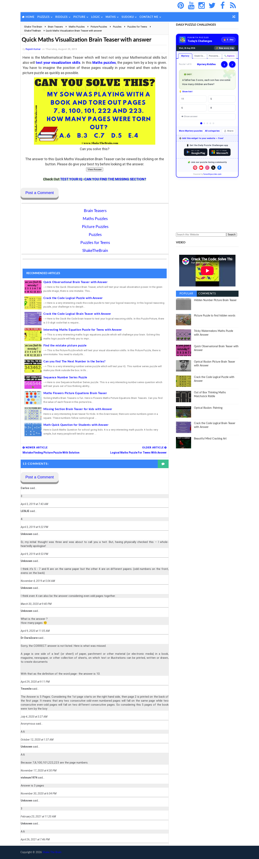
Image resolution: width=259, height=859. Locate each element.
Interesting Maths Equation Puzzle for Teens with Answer (82, 329)
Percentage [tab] (215, 56)
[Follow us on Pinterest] (195, 168)
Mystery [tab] (185, 56)
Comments (207, 293)
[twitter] (212, 5)
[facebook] (222, 5)
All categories (212, 131)
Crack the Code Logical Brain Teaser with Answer (77, 313)
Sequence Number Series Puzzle (65, 377)
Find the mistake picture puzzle (65, 345)
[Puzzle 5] (213, 123)
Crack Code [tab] (200, 56)
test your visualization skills (58, 63)
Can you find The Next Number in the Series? (74, 361)
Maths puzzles (104, 63)
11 (182, 99)
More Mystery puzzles (190, 131)
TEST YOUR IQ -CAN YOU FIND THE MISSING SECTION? (103, 179)
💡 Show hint (185, 91)
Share (230, 131)
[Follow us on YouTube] (201, 168)
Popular (186, 293)
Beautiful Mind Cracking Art (210, 438)
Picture (79, 17)
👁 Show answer (189, 116)
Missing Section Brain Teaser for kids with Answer (77, 409)
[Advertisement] (207, 205)
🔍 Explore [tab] (229, 56)
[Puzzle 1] (201, 123)
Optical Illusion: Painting (208, 408)
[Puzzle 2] (204, 123)
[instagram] (201, 5)
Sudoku (128, 17)
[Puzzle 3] (207, 123)
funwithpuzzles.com (212, 174)
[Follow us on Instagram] (207, 168)
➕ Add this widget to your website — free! (201, 138)
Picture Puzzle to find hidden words (214, 315)
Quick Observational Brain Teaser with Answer (75, 282)
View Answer (95, 169)
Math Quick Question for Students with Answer (75, 425)
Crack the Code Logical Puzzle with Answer (73, 298)
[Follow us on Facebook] (219, 168)
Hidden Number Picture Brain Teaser (215, 300)
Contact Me (149, 17)
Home (30, 17)
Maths (111, 17)
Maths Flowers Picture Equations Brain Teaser (75, 393)
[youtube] (191, 5)
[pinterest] (180, 5)
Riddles (61, 17)
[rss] (233, 5)
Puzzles (43, 17)
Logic (95, 17)
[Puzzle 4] (210, 123)
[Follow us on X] (213, 168)
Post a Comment (39, 193)
